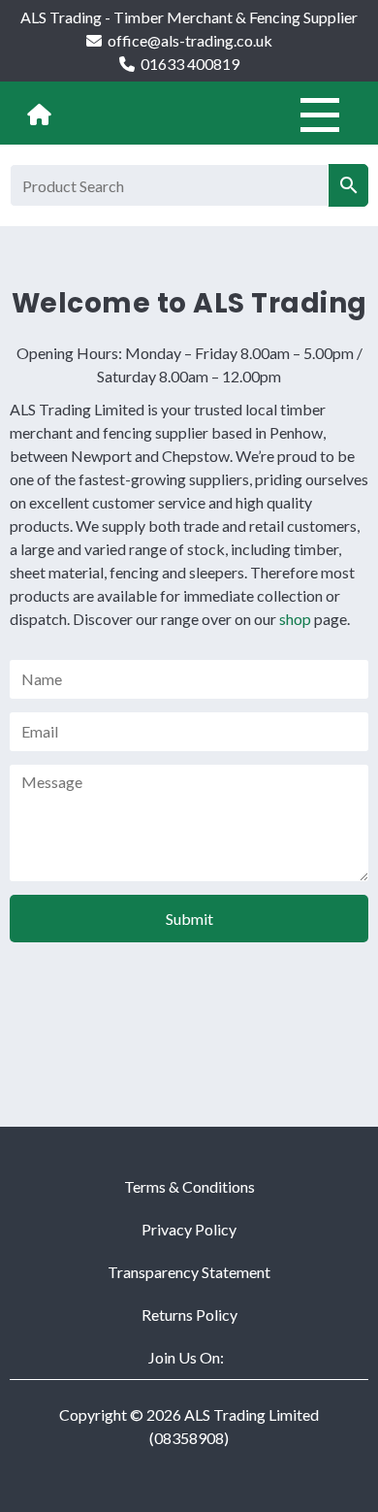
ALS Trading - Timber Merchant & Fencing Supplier (189, 17)
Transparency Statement (189, 1272)
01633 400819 (190, 63)
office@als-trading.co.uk (190, 40)
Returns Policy (189, 1314)
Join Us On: (186, 1357)
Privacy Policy (189, 1229)
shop (295, 618)
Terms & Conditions (189, 1186)
